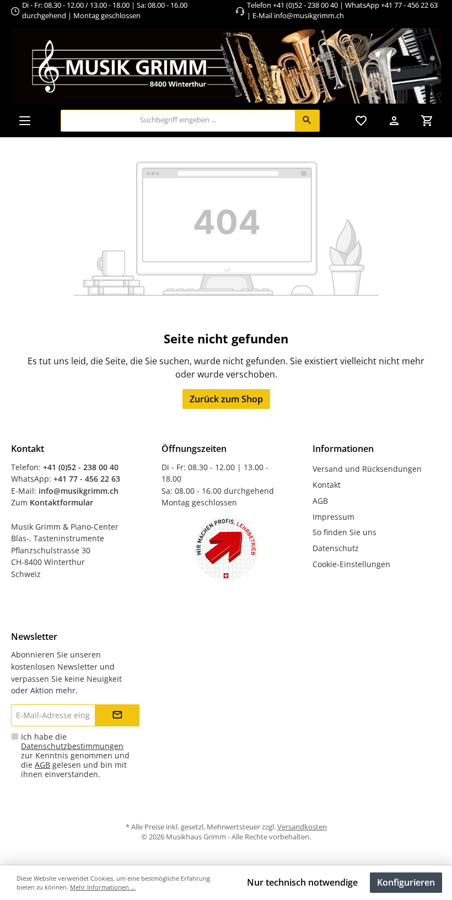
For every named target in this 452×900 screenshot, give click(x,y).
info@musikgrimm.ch (309, 15)
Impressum (333, 516)
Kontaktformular (61, 502)
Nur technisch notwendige (302, 882)
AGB (320, 500)
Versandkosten (302, 827)
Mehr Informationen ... (103, 887)
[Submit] (117, 715)
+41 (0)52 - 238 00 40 (305, 5)
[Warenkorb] (427, 120)
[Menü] (25, 120)
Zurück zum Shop (226, 399)
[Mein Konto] (394, 120)
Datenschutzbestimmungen (72, 746)
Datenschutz (336, 548)
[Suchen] (307, 121)
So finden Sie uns (344, 532)
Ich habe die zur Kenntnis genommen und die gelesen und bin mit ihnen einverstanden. (75, 755)
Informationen (343, 449)
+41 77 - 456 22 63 (409, 5)
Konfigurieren (406, 882)
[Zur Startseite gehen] (226, 66)
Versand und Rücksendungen (367, 469)
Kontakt (327, 484)
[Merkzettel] (361, 120)
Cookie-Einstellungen (351, 564)
